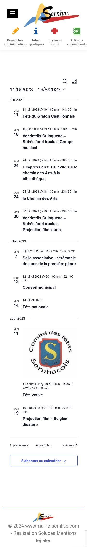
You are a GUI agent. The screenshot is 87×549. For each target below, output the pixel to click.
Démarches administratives (15, 42)
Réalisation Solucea (34, 533)
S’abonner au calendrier (41, 460)
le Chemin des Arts (40, 198)
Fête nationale (36, 306)
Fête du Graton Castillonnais (49, 116)
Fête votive (33, 395)
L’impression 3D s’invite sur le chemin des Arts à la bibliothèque (50, 172)
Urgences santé (55, 42)
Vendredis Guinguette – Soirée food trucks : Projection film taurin (44, 223)
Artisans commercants (77, 42)
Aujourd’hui (43, 445)
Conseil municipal (39, 287)
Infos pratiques (37, 42)
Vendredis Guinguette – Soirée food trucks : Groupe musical (48, 141)
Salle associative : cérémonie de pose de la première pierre (49, 260)
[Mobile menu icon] (12, 13)
